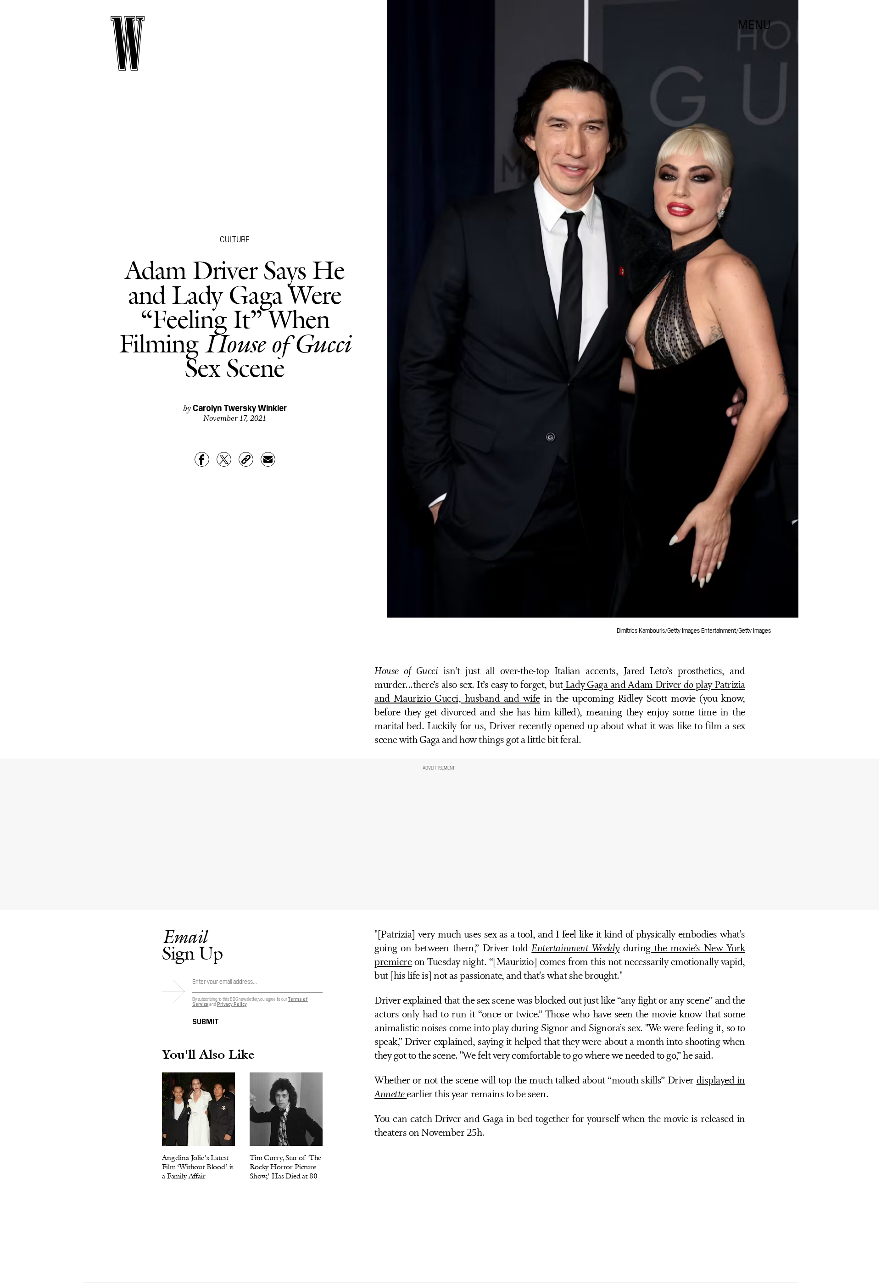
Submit (205, 1020)
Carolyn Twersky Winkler (240, 407)
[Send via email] (268, 459)
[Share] (202, 459)
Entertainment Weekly (575, 948)
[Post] (224, 459)
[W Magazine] (127, 43)
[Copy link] (246, 459)
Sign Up (192, 944)
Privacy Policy (232, 1004)
